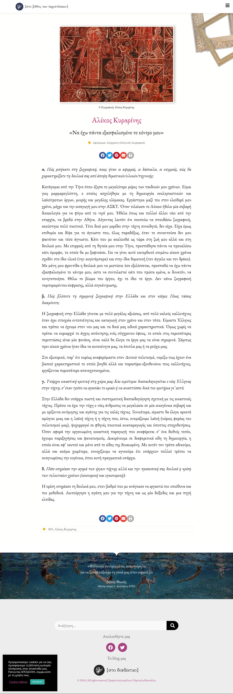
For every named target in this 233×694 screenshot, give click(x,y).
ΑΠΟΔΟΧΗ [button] (37, 682)
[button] (102, 155)
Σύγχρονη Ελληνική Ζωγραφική (126, 142)
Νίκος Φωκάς (117, 581)
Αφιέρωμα (99, 142)
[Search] (172, 625)
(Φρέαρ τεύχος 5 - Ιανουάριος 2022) (116, 586)
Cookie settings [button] (18, 682)
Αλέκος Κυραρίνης (65, 529)
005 (50, 529)
